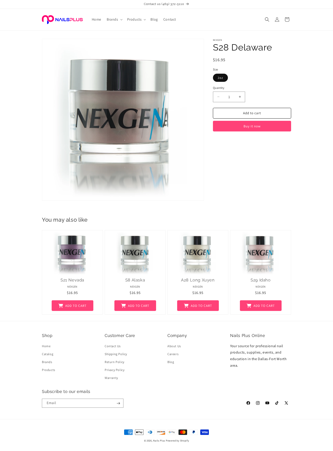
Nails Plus (159, 440)
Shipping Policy (116, 354)
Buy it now (252, 126)
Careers (173, 354)
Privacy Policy (114, 370)
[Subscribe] (118, 403)
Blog (170, 362)
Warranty (111, 378)
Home (46, 346)
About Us (174, 346)
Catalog (47, 354)
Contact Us (113, 346)
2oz (220, 78)
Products (48, 370)
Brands (47, 362)
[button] (114, 20)
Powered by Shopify (177, 440)
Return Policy (114, 362)
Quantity (218, 88)
